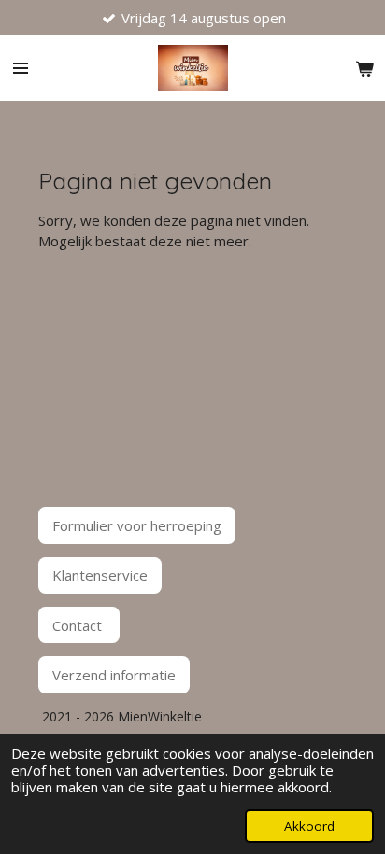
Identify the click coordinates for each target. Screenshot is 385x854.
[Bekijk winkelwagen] (364, 68)
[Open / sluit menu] (20, 68)
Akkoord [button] (309, 826)
